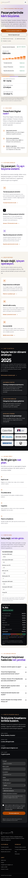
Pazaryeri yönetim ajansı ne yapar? (11, 667)
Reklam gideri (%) (6, 576)
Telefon (4, 777)
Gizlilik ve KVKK (4, 867)
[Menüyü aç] (25, 2)
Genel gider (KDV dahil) (7, 586)
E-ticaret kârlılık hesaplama (21, 849)
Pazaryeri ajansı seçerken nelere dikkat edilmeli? (10, 686)
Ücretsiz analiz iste (14, 813)
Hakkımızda (3, 860)
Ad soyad (5, 761)
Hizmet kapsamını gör (14, 35)
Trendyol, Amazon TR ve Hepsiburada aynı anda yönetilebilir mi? (12, 679)
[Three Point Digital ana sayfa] (11, 2)
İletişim (2, 862)
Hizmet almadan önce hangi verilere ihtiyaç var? (11, 700)
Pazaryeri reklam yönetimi (20, 847)
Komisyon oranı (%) (6, 565)
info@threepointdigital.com (9, 748)
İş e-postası (5, 772)
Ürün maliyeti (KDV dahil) (7, 559)
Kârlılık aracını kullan (8, 335)
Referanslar (17, 853)
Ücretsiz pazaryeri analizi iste (14, 30)
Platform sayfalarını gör (9, 294)
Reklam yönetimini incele (9, 314)
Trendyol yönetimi (5, 847)
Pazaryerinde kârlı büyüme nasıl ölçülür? (10, 693)
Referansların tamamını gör (8, 375)
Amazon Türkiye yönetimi (6, 849)
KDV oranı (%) (5, 570)
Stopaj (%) (4, 592)
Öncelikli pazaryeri (7, 782)
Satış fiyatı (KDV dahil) (7, 554)
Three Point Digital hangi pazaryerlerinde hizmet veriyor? (10, 673)
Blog (16, 851)
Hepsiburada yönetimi (5, 851)
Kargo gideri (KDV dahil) (7, 581)
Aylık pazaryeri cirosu (7, 788)
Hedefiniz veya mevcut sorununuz (10, 793)
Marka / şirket (6, 766)
